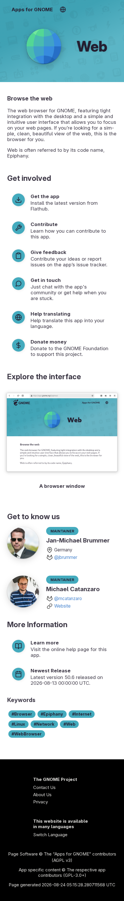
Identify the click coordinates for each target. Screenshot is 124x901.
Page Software (23, 854)
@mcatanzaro (68, 598)
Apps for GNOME (32, 9)
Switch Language (50, 834)
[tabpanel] (62, 440)
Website (62, 606)
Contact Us (44, 787)
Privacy (40, 802)
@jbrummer (65, 557)
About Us (42, 794)
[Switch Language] (63, 9)
